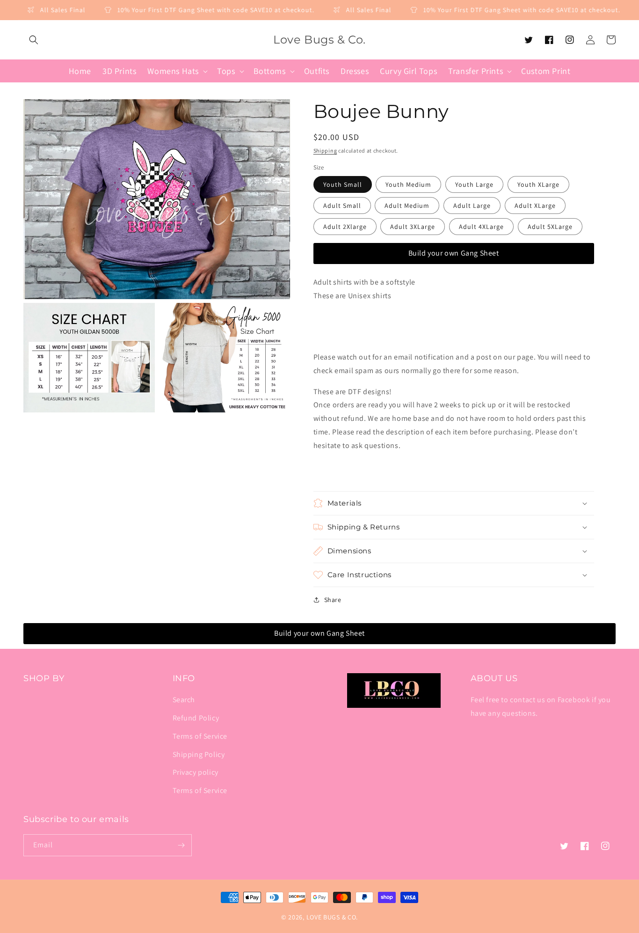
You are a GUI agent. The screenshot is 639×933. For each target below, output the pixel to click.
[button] (33, 39)
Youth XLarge (538, 184)
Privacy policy (195, 772)
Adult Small (342, 205)
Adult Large (472, 205)
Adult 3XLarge (412, 226)
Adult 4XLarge (481, 226)
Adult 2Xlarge (345, 226)
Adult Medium (407, 205)
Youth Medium (408, 184)
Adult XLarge (535, 205)
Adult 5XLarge (550, 226)
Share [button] (332, 599)
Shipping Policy (199, 754)
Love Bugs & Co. (332, 917)
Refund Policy (196, 718)
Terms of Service (200, 736)
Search (184, 700)
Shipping (325, 150)
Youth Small (342, 184)
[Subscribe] (181, 845)
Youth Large (474, 184)
